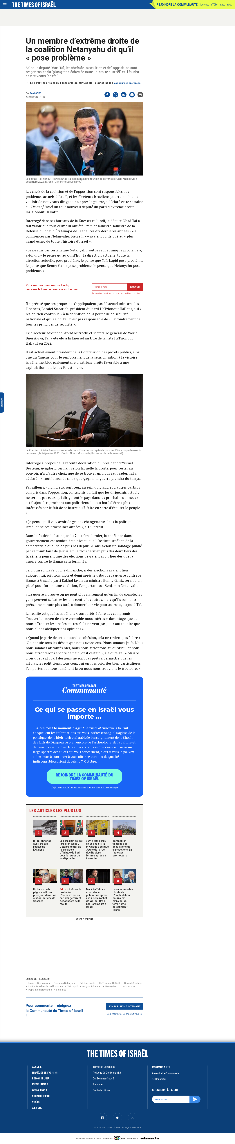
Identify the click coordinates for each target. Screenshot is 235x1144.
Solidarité (61, 989)
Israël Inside (40, 1084)
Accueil (36, 1066)
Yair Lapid (73, 986)
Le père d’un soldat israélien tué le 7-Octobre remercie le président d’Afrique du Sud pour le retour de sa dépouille (71, 849)
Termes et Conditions (104, 1066)
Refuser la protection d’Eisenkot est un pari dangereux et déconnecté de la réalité (70, 896)
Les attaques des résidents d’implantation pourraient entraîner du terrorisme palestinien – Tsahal (123, 899)
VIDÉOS (36, 1102)
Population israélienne (40, 989)
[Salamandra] (149, 1138)
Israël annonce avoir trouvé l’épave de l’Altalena (42, 845)
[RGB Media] (120, 1138)
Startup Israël (41, 1096)
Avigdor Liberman (91, 986)
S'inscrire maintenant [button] (125, 1006)
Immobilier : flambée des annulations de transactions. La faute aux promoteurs (122, 848)
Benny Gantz (112, 986)
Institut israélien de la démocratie (45, 986)
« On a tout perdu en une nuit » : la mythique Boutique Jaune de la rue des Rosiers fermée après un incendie (97, 849)
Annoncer (98, 1084)
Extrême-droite (87, 983)
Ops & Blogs (39, 1090)
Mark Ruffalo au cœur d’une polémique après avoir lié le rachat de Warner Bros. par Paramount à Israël (96, 898)
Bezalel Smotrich (133, 983)
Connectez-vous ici (132, 1013)
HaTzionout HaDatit (109, 983)
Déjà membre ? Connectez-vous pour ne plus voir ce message (84, 787)
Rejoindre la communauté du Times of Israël (84, 776)
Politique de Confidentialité (107, 1072)
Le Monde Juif (40, 1078)
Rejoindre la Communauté (177, 4)
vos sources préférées (127, 83)
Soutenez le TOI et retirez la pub (215, 4)
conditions (128, 293)
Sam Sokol (36, 93)
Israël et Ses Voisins (39, 983)
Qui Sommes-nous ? (103, 1078)
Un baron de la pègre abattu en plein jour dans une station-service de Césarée (44, 895)
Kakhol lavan (129, 986)
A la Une (37, 1107)
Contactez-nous (101, 1090)
